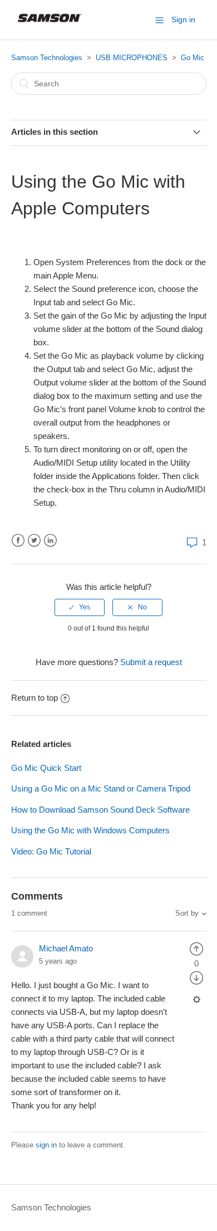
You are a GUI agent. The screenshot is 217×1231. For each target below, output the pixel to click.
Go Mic (192, 57)
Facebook (18, 541)
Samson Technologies (46, 57)
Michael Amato (66, 948)
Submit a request (151, 662)
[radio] (80, 607)
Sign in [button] (183, 19)
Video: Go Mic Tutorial (51, 851)
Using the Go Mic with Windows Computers (90, 830)
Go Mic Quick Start (46, 768)
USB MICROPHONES (131, 57)
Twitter (34, 541)
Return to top (34, 697)
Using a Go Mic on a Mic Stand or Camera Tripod (100, 788)
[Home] (50, 25)
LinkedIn (50, 541)
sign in (46, 1145)
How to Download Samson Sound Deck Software (100, 809)
